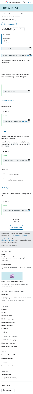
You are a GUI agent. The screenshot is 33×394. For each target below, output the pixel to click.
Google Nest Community (9, 378)
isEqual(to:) (5, 188)
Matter (3, 254)
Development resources (9, 346)
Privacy (9, 385)
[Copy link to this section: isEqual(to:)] (12, 188)
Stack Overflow (6, 374)
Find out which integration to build (12, 281)
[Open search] (24, 2)
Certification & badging (8, 340)
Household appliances (8, 322)
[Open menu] (3, 2)
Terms (3, 385)
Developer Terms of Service (10, 355)
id (2, 69)
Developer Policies (7, 358)
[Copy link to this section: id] (5, 69)
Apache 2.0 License (6, 239)
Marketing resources (8, 343)
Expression (25, 121)
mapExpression (7, 101)
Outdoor (4, 332)
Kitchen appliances (7, 325)
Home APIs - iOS (9, 7)
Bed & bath (4, 329)
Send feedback (9, 24)
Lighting (4, 309)
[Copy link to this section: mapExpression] (16, 101)
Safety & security (6, 315)
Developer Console (7, 366)
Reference (17, 16)
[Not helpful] (15, 19)
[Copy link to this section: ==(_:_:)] (9, 131)
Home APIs (20, 14)
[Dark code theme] (30, 47)
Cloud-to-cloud (6, 264)
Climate (3, 312)
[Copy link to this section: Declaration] (11, 82)
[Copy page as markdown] (20, 29)
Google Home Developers (8, 14)
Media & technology (7, 319)
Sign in (29, 2)
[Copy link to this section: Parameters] (11, 169)
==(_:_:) (4, 130)
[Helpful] (12, 19)
